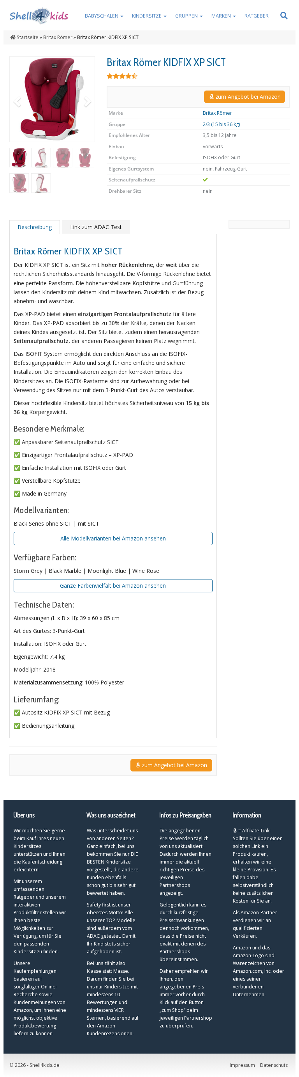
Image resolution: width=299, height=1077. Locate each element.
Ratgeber (256, 15)
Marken (221, 15)
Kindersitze (147, 15)
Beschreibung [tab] (35, 227)
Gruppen (187, 15)
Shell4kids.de (45, 1065)
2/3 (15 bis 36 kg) (221, 124)
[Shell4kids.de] (40, 15)
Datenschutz (274, 1065)
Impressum (242, 1065)
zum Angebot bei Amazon (247, 96)
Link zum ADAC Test (96, 227)
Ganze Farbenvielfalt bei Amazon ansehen (113, 585)
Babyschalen (102, 15)
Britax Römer (217, 113)
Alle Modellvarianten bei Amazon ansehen (113, 538)
